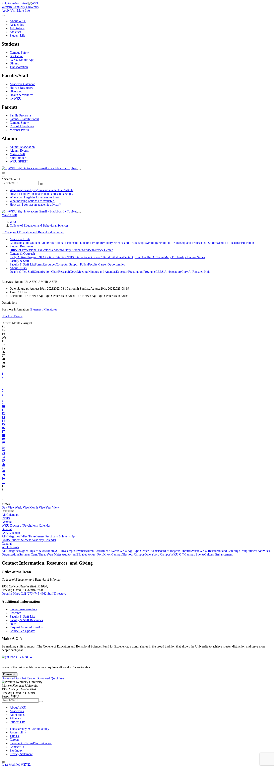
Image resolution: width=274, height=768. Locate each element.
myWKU (15, 98)
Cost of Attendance (22, 126)
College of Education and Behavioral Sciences (39, 225)
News (73, 271)
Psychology (151, 242)
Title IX (14, 736)
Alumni (89, 551)
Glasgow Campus (133, 554)
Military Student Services (77, 250)
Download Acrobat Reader (19, 678)
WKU (13, 222)
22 (3, 449)
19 (3, 438)
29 (3, 475)
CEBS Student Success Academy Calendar (29, 540)
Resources (49, 264)
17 (3, 431)
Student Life (17, 35)
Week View (22, 507)
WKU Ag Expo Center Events (138, 551)
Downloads (9, 674)
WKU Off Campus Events (187, 554)
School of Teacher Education (235, 242)
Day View (8, 507)
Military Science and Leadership (123, 242)
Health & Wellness (21, 95)
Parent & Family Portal (24, 119)
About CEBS (18, 268)
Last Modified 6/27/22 (16, 764)
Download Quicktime (50, 678)
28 (3, 471)
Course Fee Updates (22, 631)
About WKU (18, 21)
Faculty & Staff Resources (26, 620)
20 (3, 442)
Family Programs (20, 115)
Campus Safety (19, 52)
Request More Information (26, 627)
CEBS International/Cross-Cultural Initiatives (94, 257)
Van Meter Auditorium (62, 554)
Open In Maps (11, 593)
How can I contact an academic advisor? (35, 204)
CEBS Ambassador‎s (168, 271)
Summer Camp (28, 554)
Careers (14, 739)
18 (3, 435)
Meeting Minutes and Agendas (96, 271)
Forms (39, 264)
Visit (13, 10)
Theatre (43, 554)
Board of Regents (169, 551)
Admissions (17, 28)
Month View (37, 507)
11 (3, 410)
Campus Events (75, 551)
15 (3, 424)
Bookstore (16, 56)
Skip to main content (15, 3)
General (7, 522)
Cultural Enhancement (218, 554)
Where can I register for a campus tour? (34, 197)
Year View (52, 507)
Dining (14, 63)
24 (3, 457)
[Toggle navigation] (3, 233)
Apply (6, 10)
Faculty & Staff (19, 260)
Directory (16, 91)
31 (3, 482)
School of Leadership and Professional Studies (187, 242)
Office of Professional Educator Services (35, 250)
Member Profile (19, 130)
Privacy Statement (21, 754)
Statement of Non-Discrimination (31, 743)
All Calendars (10, 514)
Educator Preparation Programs (135, 271)
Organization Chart (46, 271)
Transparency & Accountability (29, 728)
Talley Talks (27, 536)
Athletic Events (109, 551)
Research (64, 271)
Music (195, 551)
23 (3, 453)
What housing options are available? (32, 201)
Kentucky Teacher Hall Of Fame (143, 257)
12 (3, 413)
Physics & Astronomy (42, 551)
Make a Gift (17, 154)
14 (3, 420)
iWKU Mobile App (22, 59)
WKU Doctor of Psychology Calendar (26, 525)
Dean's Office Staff (22, 271)
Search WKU (11, 179)
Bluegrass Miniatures (43, 309)
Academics (17, 24)
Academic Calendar (22, 84)
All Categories (11, 536)
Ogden (24, 551)
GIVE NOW (23, 657)
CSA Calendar (11, 532)
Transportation (19, 67)
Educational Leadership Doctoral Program (76, 242)
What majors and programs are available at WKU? (41, 190)
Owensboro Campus (157, 554)
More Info (23, 10)
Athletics (15, 32)
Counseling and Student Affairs (29, 242)
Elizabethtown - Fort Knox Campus (99, 554)
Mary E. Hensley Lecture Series (184, 257)
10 (3, 406)
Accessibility (18, 732)
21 (3, 446)
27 (3, 467)
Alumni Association (22, 147)
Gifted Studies (57, 257)
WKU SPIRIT (19, 161)
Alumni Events (19, 150)
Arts (97, 551)
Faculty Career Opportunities (106, 264)
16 (3, 428)
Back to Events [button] (12, 316)
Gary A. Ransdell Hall (195, 271)
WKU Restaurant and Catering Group (223, 551)
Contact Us (17, 747)
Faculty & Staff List (22, 264)
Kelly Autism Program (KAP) (29, 257)
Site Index (16, 750)
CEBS (6, 518)
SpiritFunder (17, 157)
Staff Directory (56, 593)
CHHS (60, 551)
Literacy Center (103, 250)
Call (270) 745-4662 (34, 593)
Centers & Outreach (22, 253)
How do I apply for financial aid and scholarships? (41, 193)
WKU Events (10, 547)
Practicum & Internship (60, 536)
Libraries (186, 551)
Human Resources (21, 87)
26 (3, 464)
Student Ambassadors (23, 609)
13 (3, 417)
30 (3, 478)
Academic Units (20, 239)
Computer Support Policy (72, 264)
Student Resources (21, 246)
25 (3, 460)
